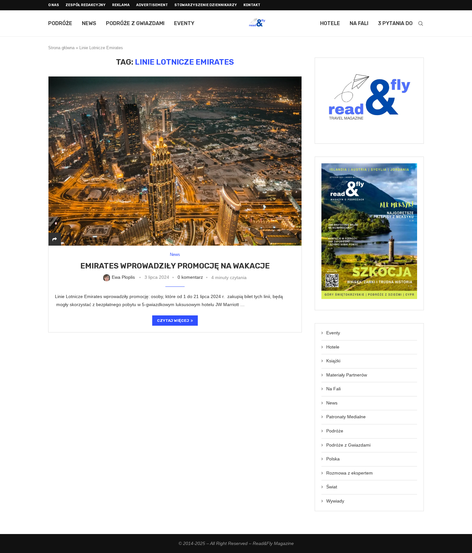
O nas (53, 5)
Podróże (60, 23)
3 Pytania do (395, 23)
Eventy (184, 23)
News (89, 23)
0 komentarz (190, 277)
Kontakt (251, 5)
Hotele (330, 23)
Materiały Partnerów (346, 374)
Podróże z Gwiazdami (135, 23)
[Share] (54, 239)
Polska (333, 458)
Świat (331, 486)
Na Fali (359, 23)
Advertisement (152, 5)
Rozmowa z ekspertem (349, 473)
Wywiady (335, 500)
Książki (333, 360)
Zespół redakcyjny (86, 5)
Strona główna (61, 47)
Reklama (121, 5)
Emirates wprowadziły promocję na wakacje (175, 265)
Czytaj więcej (173, 320)
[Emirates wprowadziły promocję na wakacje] (175, 161)
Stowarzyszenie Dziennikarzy (205, 5)
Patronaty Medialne (346, 416)
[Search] (420, 23)
